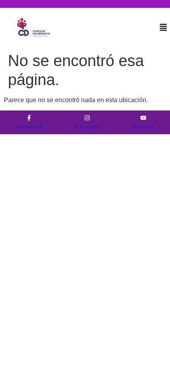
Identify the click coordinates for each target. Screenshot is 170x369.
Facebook (29, 127)
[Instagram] (87, 118)
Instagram (87, 127)
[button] (163, 28)
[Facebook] (29, 118)
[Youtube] (143, 118)
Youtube (143, 127)
